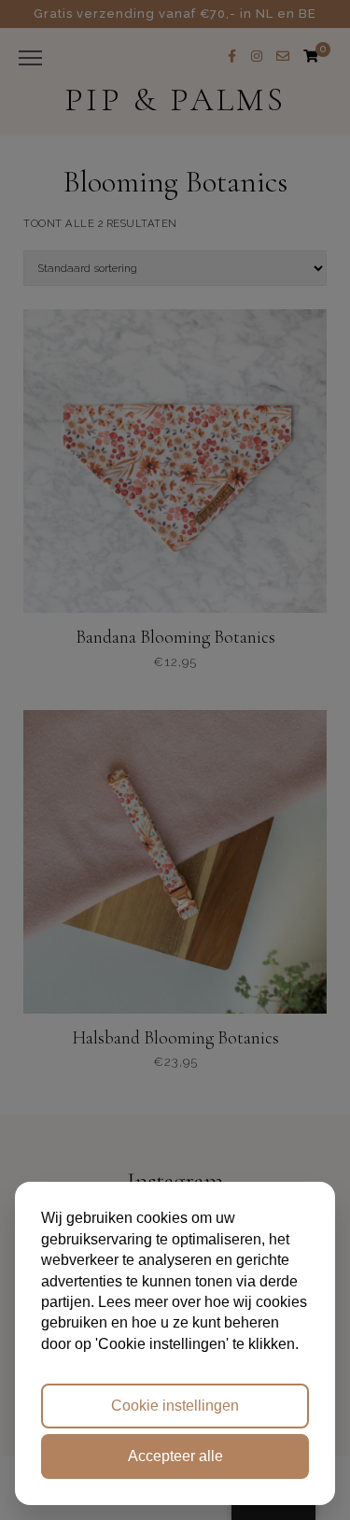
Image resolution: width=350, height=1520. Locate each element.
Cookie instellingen (175, 1405)
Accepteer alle (175, 1456)
